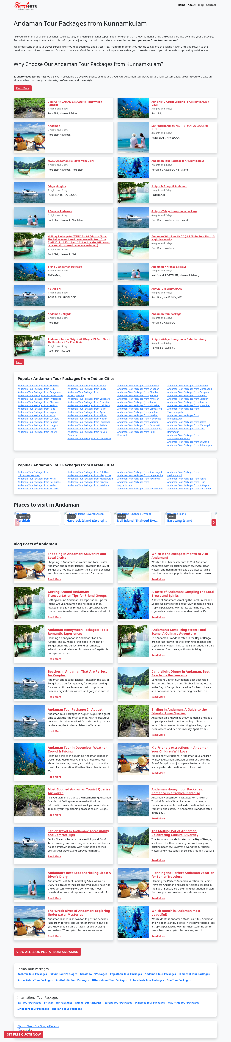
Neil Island (122, 526)
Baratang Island (139, 526)
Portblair (91, 526)
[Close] (150, 487)
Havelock (106, 526)
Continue (91, 535)
